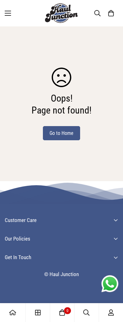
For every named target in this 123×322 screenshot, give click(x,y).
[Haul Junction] (61, 13)
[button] (111, 13)
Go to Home (61, 133)
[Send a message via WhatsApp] (110, 284)
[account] (111, 312)
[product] (12, 312)
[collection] (38, 312)
